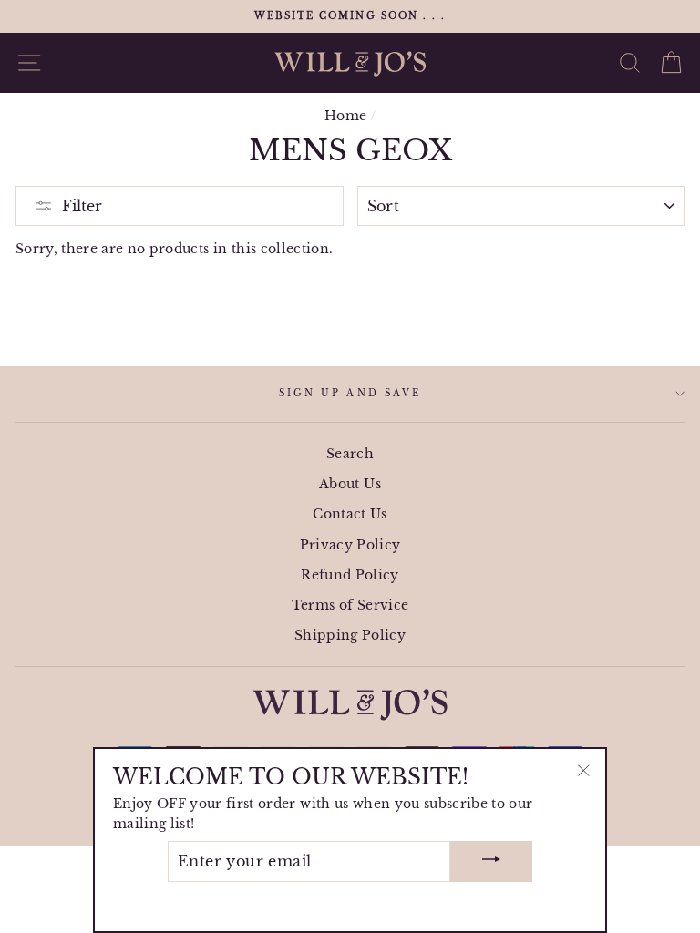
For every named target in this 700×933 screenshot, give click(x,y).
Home (345, 116)
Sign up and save (350, 393)
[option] (350, 16)
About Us (350, 484)
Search (350, 454)
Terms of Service (350, 605)
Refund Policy (349, 575)
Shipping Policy (350, 635)
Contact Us (349, 514)
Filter (82, 206)
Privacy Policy (350, 545)
